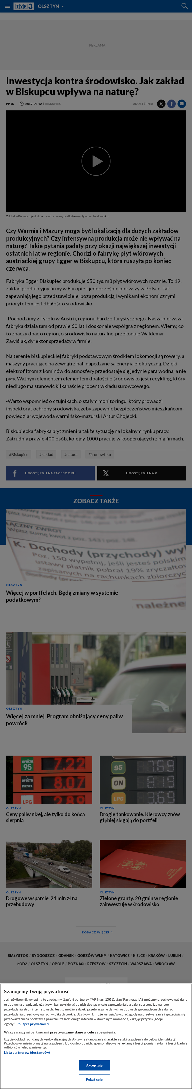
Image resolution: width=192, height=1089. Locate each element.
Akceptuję (94, 1065)
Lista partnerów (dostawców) (27, 1052)
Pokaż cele (94, 1079)
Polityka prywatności (32, 1024)
